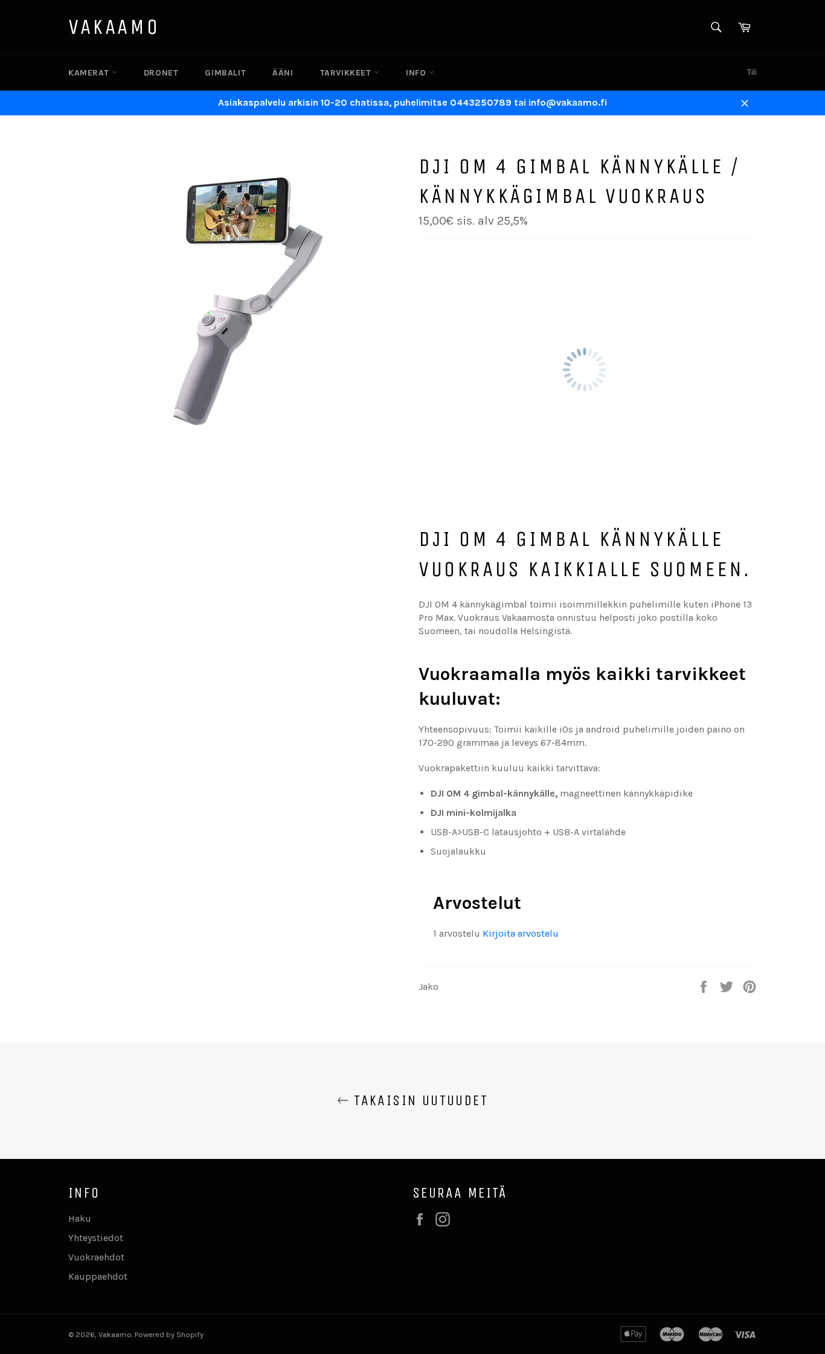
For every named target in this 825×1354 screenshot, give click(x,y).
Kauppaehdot (97, 1276)
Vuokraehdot (96, 1257)
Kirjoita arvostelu (521, 933)
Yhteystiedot (95, 1237)
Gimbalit (225, 73)
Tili (752, 72)
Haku (79, 1218)
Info (417, 73)
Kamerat (90, 73)
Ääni (282, 73)
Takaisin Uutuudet (418, 1100)
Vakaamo (113, 27)
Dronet (161, 73)
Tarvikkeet (347, 73)
